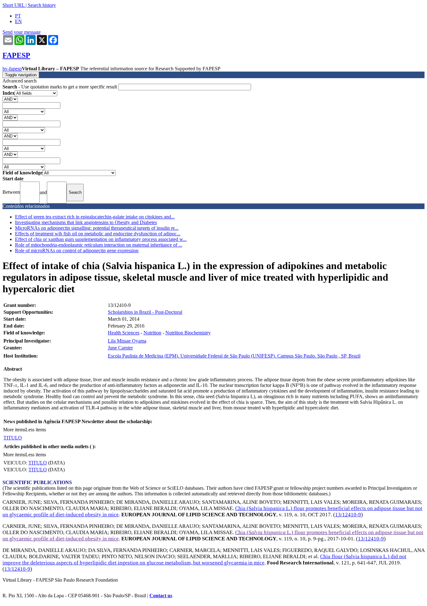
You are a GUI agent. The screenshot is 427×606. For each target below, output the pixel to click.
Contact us (160, 595)
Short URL (13, 5)
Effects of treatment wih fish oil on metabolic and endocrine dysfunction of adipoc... (97, 233)
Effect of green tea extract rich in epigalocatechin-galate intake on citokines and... (95, 216)
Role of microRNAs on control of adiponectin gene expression (76, 250)
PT (18, 15)
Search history (42, 5)
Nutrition (152, 332)
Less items (35, 429)
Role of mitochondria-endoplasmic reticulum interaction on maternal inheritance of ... (98, 245)
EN (18, 21)
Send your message (22, 32)
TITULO (12, 437)
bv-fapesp (12, 68)
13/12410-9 (348, 515)
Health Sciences (123, 332)
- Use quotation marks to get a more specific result (60, 86)
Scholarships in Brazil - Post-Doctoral (145, 312)
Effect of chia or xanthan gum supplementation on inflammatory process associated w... (101, 239)
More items (14, 429)
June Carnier (120, 347)
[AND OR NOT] (10, 99)
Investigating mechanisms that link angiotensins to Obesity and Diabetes (86, 222)
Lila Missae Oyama (127, 340)
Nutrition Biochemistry (188, 332)
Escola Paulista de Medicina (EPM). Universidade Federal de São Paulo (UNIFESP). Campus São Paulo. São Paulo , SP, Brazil (234, 355)
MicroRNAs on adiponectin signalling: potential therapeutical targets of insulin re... (96, 228)
